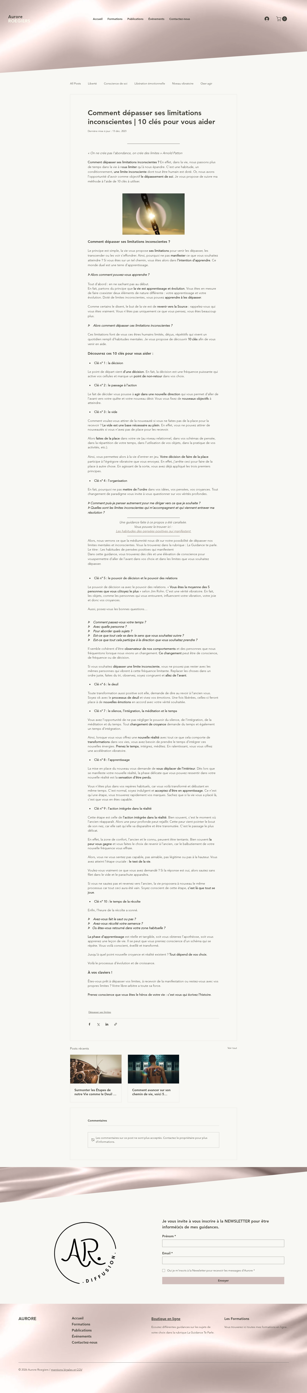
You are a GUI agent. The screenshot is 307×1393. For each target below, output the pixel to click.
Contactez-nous (84, 1342)
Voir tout (232, 1048)
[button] (282, 18)
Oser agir (206, 83)
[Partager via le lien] (115, 1024)
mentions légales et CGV (66, 1369)
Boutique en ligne (165, 1319)
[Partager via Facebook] (89, 1024)
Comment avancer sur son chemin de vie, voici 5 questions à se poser (151, 1092)
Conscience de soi (115, 83)
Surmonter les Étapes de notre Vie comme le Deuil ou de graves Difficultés (95, 1092)
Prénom (169, 1236)
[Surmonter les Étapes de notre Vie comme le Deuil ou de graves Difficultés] (96, 1069)
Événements (81, 1336)
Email (167, 1253)
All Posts (75, 83)
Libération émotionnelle (149, 83)
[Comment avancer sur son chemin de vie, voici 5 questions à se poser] (153, 1069)
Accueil (78, 1318)
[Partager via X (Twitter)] (98, 1024)
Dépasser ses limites (99, 1012)
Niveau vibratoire (182, 83)
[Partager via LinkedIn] (107, 1024)
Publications (82, 1330)
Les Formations (236, 1319)
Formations (81, 1324)
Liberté (92, 83)
